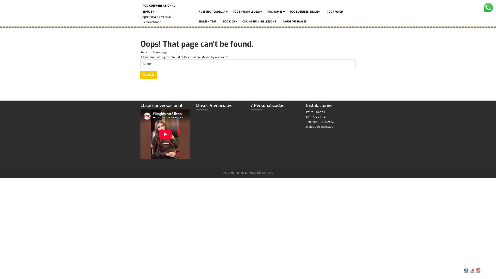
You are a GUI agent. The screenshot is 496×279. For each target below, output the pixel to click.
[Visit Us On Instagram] (478, 270)
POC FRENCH (335, 12)
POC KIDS (229, 21)
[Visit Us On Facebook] (466, 270)
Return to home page (153, 52)
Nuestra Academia (212, 12)
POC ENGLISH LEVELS (246, 12)
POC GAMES (274, 12)
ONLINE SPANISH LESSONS (259, 21)
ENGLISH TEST (207, 21)
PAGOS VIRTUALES (295, 21)
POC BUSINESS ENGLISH (305, 12)
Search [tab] (148, 74)
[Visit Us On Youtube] (472, 270)
